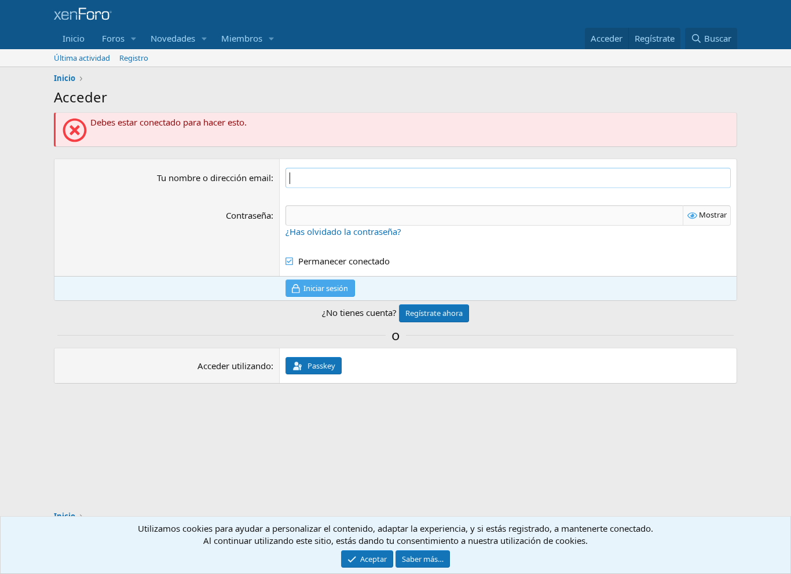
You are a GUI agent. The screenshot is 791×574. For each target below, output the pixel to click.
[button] (134, 38)
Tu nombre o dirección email (214, 177)
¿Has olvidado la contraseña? (343, 231)
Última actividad (82, 58)
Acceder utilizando (234, 365)
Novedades (173, 38)
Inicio (74, 38)
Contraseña (248, 215)
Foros (113, 38)
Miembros (241, 38)
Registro (133, 58)
